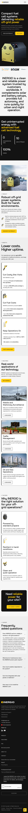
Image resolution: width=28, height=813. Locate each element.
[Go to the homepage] (7, 702)
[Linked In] (2, 730)
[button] (25, 2)
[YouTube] (5, 730)
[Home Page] (5, 2)
